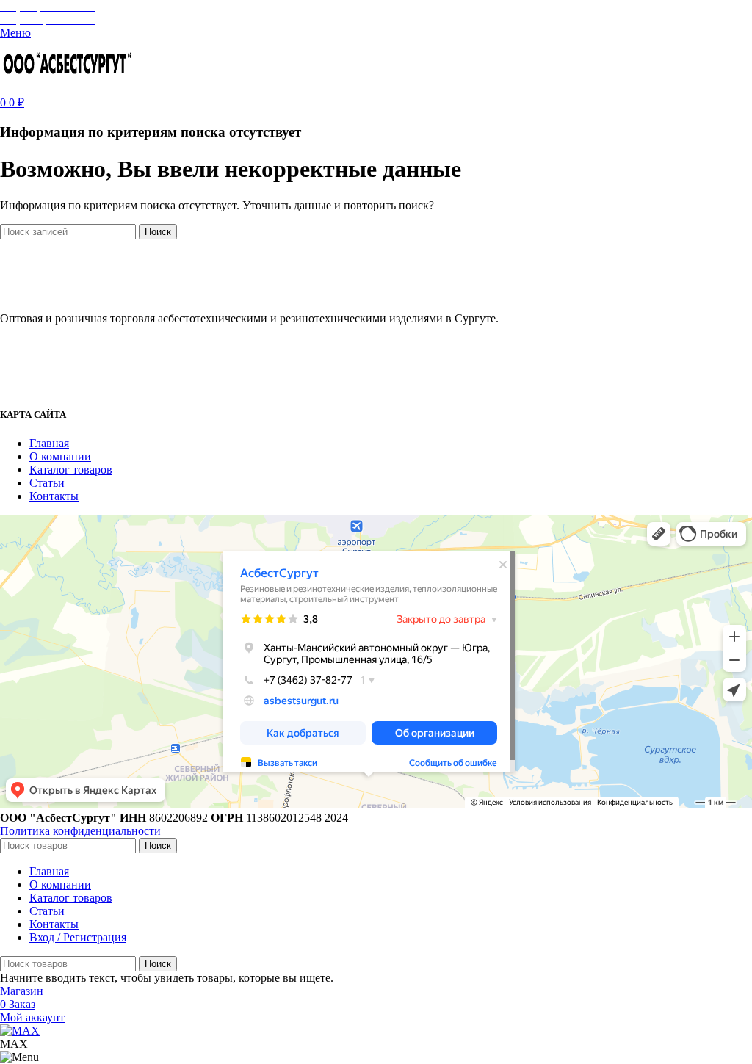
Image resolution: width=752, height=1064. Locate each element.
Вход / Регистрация (77, 937)
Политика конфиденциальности (80, 831)
